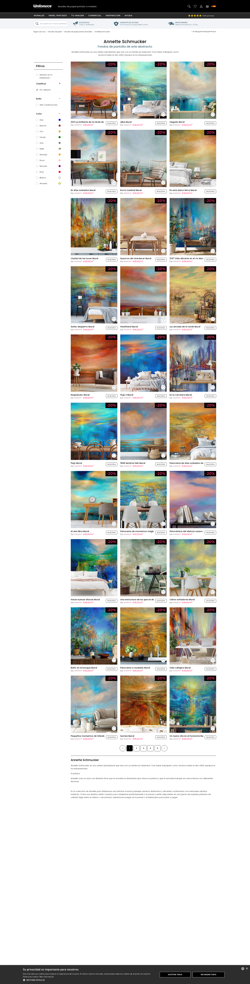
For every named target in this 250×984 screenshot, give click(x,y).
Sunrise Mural (127, 736)
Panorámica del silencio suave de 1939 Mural (193, 531)
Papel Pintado (58, 15)
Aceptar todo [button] (175, 974)
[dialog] (125, 974)
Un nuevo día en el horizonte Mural (188, 736)
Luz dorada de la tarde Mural (185, 326)
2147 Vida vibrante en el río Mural (187, 258)
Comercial (94, 15)
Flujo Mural (76, 463)
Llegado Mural (177, 122)
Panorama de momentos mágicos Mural (141, 531)
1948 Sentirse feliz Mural (132, 463)
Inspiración (113, 15)
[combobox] (242, 968)
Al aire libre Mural (80, 531)
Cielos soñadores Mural (182, 599)
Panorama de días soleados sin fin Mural (191, 463)
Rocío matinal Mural (131, 190)
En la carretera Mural (181, 394)
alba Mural (126, 122)
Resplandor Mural (80, 394)
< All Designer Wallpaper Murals (203, 31)
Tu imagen (77, 15)
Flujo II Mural (126, 394)
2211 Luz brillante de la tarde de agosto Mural (95, 122)
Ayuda (128, 15)
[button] (89, 980)
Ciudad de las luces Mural (84, 258)
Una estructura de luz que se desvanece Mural (145, 599)
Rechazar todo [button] (208, 974)
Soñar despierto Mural (82, 326)
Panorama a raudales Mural (135, 667)
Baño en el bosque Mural (84, 667)
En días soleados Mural (83, 190)
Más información (46, 976)
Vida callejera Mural (180, 667)
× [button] (247, 969)
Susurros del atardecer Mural (135, 258)
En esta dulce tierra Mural (183, 190)
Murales (39, 15)
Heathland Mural (129, 326)
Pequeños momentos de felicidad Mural (92, 736)
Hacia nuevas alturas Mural (85, 599)
